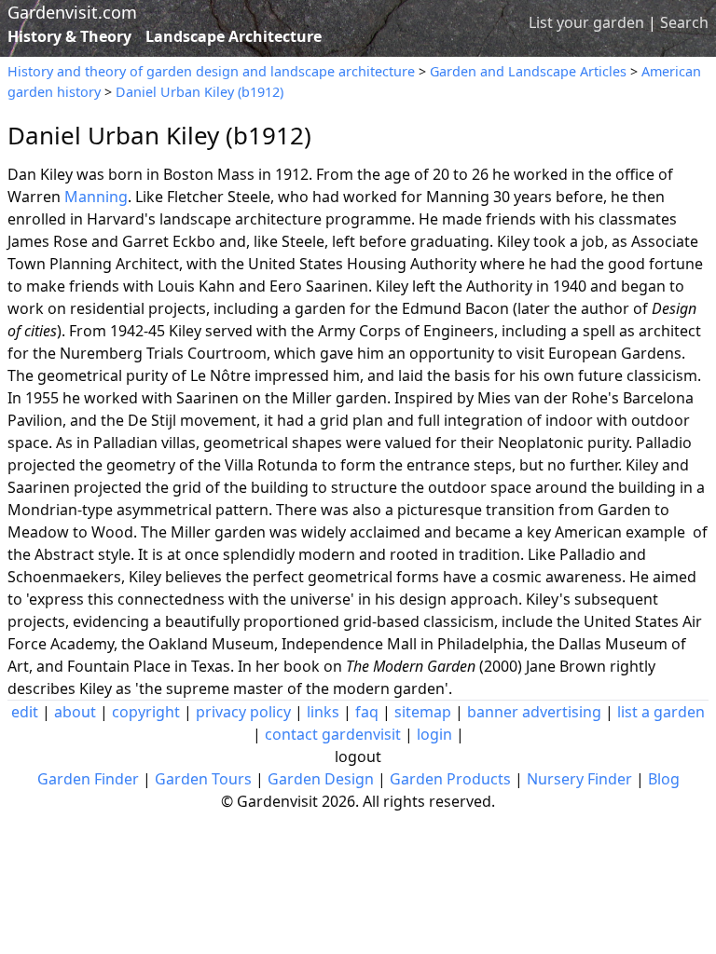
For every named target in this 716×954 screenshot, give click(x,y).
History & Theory (69, 36)
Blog (664, 779)
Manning (96, 196)
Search (684, 22)
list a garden (661, 712)
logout (358, 756)
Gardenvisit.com (72, 12)
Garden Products (450, 779)
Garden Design (321, 779)
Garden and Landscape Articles (528, 71)
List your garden (586, 22)
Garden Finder (88, 779)
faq (367, 712)
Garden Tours (203, 779)
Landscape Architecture (233, 36)
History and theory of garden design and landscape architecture (211, 71)
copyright (146, 712)
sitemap (422, 712)
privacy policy (243, 712)
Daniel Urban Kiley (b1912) (199, 92)
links (323, 712)
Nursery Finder (579, 779)
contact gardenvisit (333, 734)
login (434, 734)
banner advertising (534, 712)
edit (24, 712)
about (75, 712)
